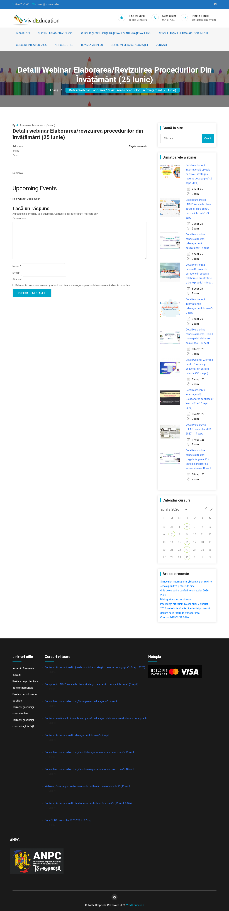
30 (187, 557)
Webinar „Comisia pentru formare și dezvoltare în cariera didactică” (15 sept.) (88, 786)
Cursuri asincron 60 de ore (55, 33)
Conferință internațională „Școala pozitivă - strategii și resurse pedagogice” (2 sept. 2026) (95, 667)
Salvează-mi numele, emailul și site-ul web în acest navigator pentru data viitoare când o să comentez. (73, 285)
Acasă (54, 90)
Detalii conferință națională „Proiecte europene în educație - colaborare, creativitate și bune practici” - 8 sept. (199, 273)
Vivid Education (135, 905)
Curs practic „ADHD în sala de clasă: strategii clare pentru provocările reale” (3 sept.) (91, 684)
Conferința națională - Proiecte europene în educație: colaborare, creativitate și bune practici (96, 718)
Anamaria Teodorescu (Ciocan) (37, 125)
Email (17, 272)
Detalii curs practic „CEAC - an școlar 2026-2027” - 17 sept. (199, 429)
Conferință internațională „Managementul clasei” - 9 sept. (77, 735)
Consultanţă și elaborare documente (184, 33)
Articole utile (64, 44)
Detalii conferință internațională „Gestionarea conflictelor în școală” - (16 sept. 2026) (199, 399)
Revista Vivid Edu (92, 44)
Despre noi (23, 33)
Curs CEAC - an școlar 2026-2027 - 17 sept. (69, 820)
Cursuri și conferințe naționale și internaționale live (116, 33)
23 (187, 550)
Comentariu (19, 218)
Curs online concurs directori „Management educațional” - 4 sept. (81, 701)
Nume (17, 266)
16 (187, 542)
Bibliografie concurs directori (176, 599)
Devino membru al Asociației (129, 44)
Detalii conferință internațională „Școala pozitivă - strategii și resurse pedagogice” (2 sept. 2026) (199, 174)
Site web (17, 279)
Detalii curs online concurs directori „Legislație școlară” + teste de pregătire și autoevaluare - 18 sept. (199, 459)
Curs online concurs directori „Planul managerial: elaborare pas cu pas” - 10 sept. (90, 769)
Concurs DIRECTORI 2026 (31, 44)
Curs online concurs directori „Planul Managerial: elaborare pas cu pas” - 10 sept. (90, 752)
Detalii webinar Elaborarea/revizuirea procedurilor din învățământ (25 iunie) (122, 90)
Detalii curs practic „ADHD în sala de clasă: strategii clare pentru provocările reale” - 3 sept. (198, 208)
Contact (161, 44)
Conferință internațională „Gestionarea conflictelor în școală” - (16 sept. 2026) (88, 803)
